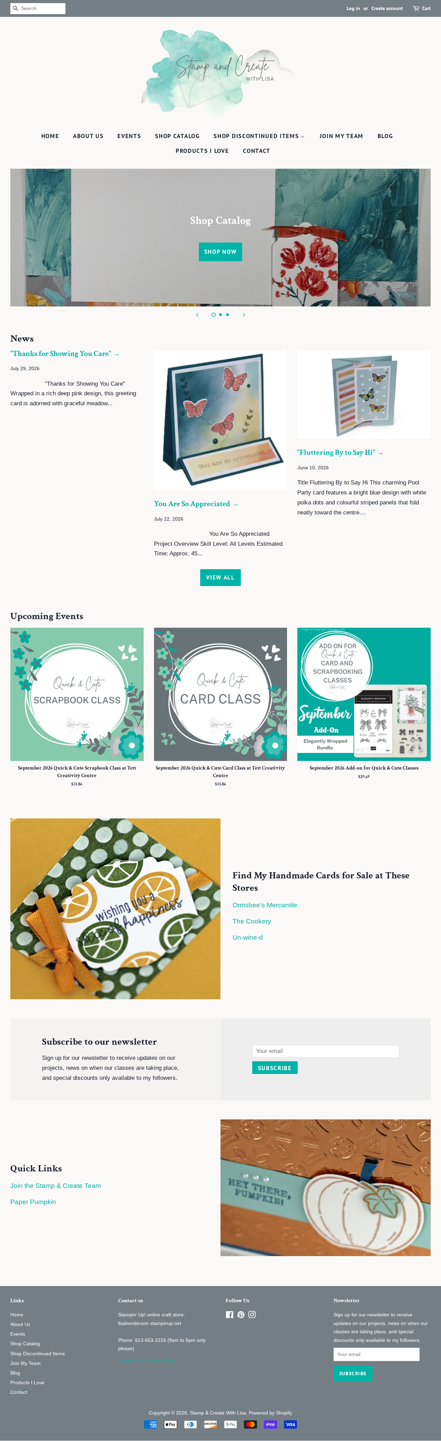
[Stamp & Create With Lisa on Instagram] (252, 1316)
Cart (426, 8)
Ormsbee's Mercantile (265, 905)
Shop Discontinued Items (257, 136)
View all (220, 577)
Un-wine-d (248, 937)
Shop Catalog (177, 136)
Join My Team (341, 136)
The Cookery (252, 921)
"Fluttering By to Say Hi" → (340, 453)
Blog (385, 136)
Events (129, 136)
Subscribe (275, 1068)
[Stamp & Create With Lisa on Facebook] (230, 1316)
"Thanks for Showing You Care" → (65, 354)
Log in (353, 8)
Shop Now (220, 251)
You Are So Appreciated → (196, 504)
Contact (256, 151)
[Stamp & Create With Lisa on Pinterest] (241, 1316)
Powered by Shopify (270, 1413)
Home (50, 136)
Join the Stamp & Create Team (55, 1185)
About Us (88, 136)
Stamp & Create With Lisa (218, 1413)
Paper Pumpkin (33, 1201)
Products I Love (202, 151)
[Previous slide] (197, 315)
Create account (387, 8)
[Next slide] (244, 315)
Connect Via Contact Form (147, 1360)
